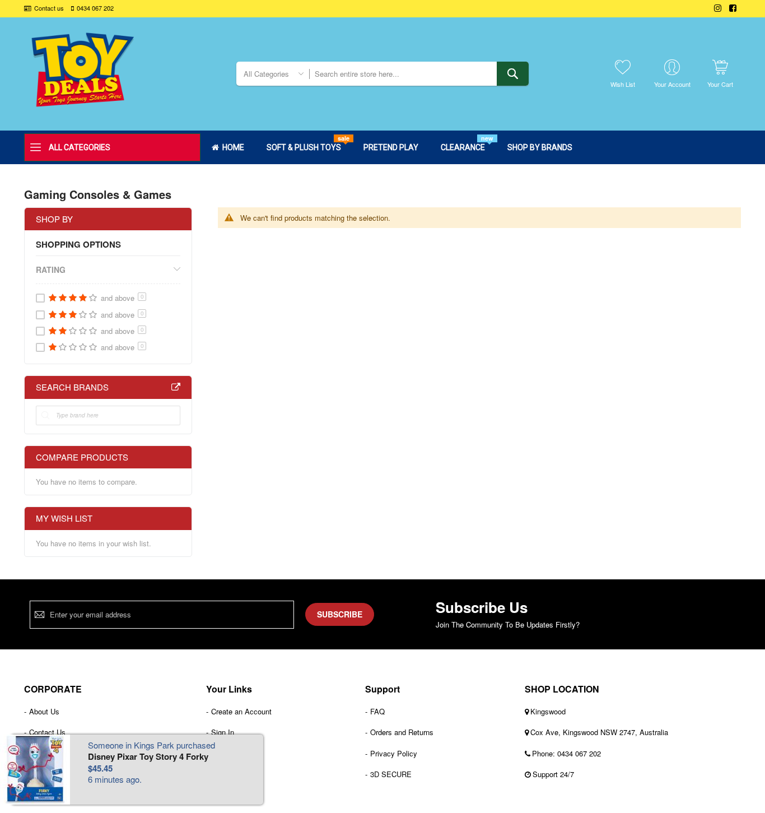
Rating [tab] (51, 269)
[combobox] (419, 74)
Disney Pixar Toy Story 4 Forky (148, 756)
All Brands (175, 387)
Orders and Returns (401, 732)
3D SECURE (391, 774)
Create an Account (241, 711)
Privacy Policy (393, 753)
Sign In (222, 732)
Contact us (49, 8)
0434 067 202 (95, 8)
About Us (44, 711)
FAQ (377, 711)
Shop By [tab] (54, 219)
